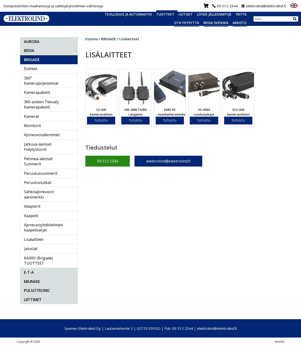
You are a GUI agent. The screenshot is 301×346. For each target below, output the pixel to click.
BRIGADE (32, 59)
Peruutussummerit (40, 173)
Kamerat (31, 116)
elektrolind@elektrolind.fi (266, 6)
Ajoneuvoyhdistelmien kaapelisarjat (43, 227)
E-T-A (29, 272)
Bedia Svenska (215, 22)
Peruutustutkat (37, 182)
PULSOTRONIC (37, 290)
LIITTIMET (33, 299)
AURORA (32, 41)
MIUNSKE (32, 281)
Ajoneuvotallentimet (42, 134)
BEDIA (29, 50)
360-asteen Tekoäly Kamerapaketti (41, 104)
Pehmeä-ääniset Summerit (38, 161)
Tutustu (101, 120)
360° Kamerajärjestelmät (41, 81)
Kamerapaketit (37, 92)
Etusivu (91, 38)
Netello (280, 342)
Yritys (241, 14)
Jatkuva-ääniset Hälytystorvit (37, 147)
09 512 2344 (227, 6)
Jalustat (30, 248)
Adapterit (32, 206)
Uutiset (185, 14)
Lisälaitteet (34, 239)
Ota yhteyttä (186, 22)
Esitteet (30, 68)
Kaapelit (31, 215)
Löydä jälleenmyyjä (214, 14)
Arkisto (240, 22)
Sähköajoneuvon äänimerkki (39, 194)
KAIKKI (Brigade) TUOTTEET (38, 260)
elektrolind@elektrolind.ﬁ (217, 328)
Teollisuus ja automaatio (128, 14)
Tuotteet (165, 14)
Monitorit (32, 125)
